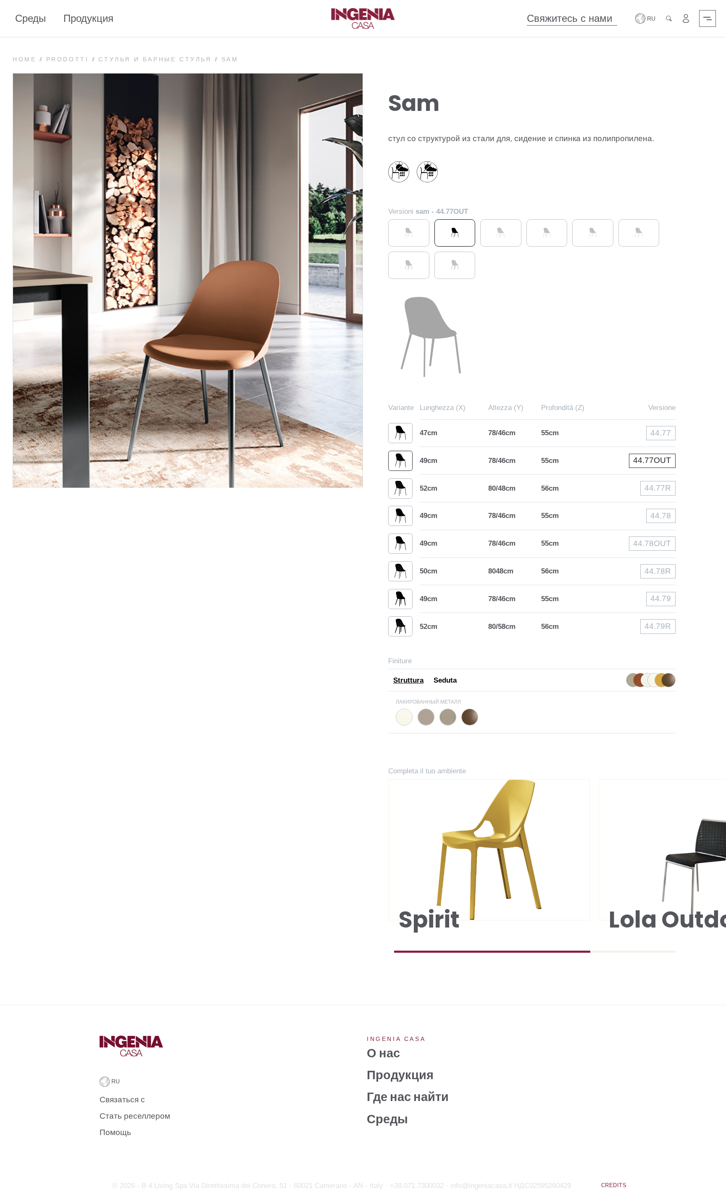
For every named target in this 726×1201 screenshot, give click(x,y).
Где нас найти (408, 1097)
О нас (383, 1053)
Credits (613, 1185)
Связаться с (122, 1099)
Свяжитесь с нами (569, 18)
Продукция (88, 18)
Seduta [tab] (445, 680)
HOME (24, 59)
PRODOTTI (67, 59)
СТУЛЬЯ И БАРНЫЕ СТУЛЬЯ (154, 59)
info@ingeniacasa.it (481, 1186)
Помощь (115, 1132)
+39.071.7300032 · (419, 1186)
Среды (30, 18)
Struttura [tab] (408, 680)
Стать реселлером (135, 1116)
